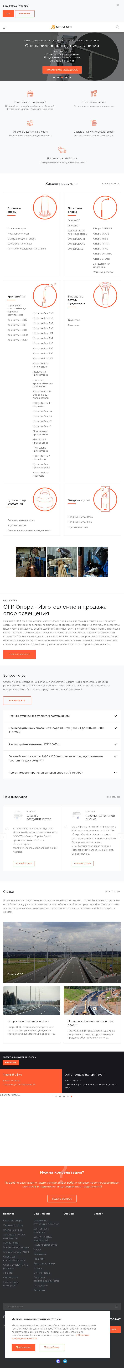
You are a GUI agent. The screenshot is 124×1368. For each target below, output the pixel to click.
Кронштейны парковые (40, 474)
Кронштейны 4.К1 (43, 343)
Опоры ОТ (74, 225)
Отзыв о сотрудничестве (39, 817)
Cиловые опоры (16, 228)
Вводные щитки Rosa (80, 517)
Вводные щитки (79, 500)
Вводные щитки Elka (80, 522)
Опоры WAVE (101, 233)
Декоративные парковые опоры (77, 232)
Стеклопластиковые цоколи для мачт (29, 530)
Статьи (98, 1213)
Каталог (8, 1213)
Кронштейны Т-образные (42, 405)
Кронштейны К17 (17, 320)
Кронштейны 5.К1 (43, 338)
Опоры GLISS (75, 248)
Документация (42, 1272)
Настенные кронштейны (40, 441)
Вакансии (39, 1290)
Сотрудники (40, 1285)
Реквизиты (39, 1254)
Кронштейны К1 (42, 426)
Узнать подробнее (19, 654)
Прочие (7, 1272)
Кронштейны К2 (42, 421)
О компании (41, 1213)
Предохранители (78, 527)
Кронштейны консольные (40, 365)
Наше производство (45, 1244)
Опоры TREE (100, 238)
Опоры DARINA (102, 253)
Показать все (17, 700)
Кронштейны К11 (17, 330)
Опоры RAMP (101, 243)
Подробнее (52, 1347)
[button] (54, 77)
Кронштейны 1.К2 (43, 333)
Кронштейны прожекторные (41, 466)
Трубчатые (74, 320)
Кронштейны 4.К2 (43, 318)
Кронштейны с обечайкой (41, 457)
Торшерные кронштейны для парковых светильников (17, 310)
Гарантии (38, 1258)
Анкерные (74, 325)
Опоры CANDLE (102, 228)
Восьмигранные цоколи (21, 520)
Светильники (10, 1277)
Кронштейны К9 (16, 325)
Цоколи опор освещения (16, 502)
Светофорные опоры (19, 243)
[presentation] (5, 56)
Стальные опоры (14, 210)
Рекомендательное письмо (100, 817)
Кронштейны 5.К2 (43, 323)
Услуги (37, 1249)
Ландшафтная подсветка (101, 265)
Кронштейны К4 (42, 411)
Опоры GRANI (101, 258)
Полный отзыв (24, 863)
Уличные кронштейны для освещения (43, 383)
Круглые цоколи (16, 525)
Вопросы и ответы (44, 1263)
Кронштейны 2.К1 (43, 353)
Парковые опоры (75, 210)
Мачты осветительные (16, 1247)
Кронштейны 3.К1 (43, 348)
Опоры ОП (74, 220)
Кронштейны (16, 296)
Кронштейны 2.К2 (43, 313)
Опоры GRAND (76, 243)
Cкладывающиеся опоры (21, 238)
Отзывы (37, 1268)
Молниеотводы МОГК (16, 1252)
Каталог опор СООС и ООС (62, 69)
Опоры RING (100, 248)
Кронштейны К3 (42, 416)
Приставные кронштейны (40, 433)
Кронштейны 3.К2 (43, 328)
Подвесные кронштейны (40, 373)
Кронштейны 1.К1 (43, 358)
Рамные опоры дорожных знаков (26, 248)
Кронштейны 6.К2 (17, 340)
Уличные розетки (103, 272)
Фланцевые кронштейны (40, 449)
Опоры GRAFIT (76, 238)
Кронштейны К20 (17, 335)
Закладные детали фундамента (76, 300)
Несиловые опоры (18, 233)
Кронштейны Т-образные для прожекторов (42, 394)
